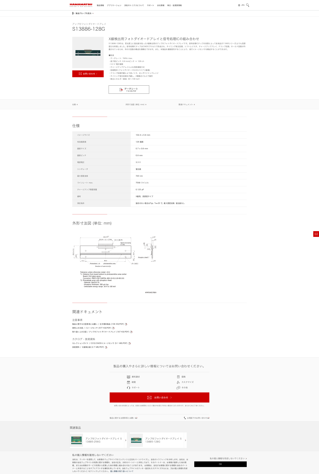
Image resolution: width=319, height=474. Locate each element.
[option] (98, 440)
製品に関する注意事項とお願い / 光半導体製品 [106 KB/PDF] (98, 324)
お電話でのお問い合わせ (197, 418)
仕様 (74, 104)
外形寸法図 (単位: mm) (135, 104)
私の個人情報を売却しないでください (227, 458)
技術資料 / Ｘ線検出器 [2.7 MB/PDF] (88, 347)
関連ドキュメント (186, 104)
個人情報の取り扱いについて (121, 471)
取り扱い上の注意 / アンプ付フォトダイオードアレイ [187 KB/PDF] (100, 332)
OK (220, 464)
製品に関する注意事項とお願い (122, 418)
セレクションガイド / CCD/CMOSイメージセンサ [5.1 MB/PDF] (99, 343)
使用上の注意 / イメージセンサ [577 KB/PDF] (91, 328)
